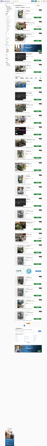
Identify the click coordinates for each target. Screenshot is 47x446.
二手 (7, 56)
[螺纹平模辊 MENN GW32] (20, 14)
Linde (25, 339)
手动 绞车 (34, 339)
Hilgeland (8, 17)
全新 (7, 55)
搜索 (33, 1)
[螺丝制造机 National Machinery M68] (20, 26)
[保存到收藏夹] (40, 11)
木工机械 (8, 10)
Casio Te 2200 (17, 339)
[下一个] (25, 14)
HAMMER (7, 30)
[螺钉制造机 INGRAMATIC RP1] (20, 167)
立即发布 (39, 50)
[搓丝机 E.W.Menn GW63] (20, 237)
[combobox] (10, 47)
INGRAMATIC (8, 22)
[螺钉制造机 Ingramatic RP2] (20, 154)
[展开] (28, 20)
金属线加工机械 (8, 6)
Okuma (7, 27)
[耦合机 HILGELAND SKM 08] (20, 261)
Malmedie (8, 25)
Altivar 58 (16, 338)
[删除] (19, 7)
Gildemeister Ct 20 (26, 336)
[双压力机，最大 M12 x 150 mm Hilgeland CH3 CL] (20, 37)
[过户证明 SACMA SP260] (20, 69)
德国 (8, 49)
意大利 (8, 50)
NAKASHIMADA (8, 26)
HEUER (7, 24)
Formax (7, 29)
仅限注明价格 (7, 38)
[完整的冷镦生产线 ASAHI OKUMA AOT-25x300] (20, 143)
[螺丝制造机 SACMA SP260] (20, 191)
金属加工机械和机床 (9, 8)
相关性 (38, 5)
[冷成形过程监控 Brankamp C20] (20, 119)
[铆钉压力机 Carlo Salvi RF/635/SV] (20, 214)
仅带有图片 (8, 63)
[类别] (11, 1)
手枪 (33, 341)
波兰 (8, 52)
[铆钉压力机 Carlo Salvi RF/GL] (20, 281)
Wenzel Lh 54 (35, 336)
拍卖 (7, 60)
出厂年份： (7, 39)
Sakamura (8, 28)
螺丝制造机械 (9, 7)
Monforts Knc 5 (26, 341)
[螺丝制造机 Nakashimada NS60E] (20, 108)
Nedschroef (8, 23)
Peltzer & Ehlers (8, 21)
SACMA (7, 20)
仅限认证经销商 (8, 65)
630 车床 (16, 336)
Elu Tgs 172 (16, 341)
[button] (46, 1)
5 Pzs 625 (16, 335)
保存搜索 (28, 323)
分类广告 (8, 59)
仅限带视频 (8, 64)
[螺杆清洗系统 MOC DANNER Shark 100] (20, 304)
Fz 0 (24, 335)
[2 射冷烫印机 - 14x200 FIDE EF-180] (20, 249)
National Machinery (9, 19)
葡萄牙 (8, 51)
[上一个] (15, 14)
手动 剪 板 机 (34, 338)
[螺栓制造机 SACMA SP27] (20, 85)
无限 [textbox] (7, 47)
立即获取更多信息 (38, 271)
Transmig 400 (35, 335)
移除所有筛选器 (28, 7)
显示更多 (28, 342)
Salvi (7, 18)
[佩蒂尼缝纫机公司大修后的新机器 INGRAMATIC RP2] (20, 226)
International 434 (26, 338)
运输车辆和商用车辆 (9, 9)
